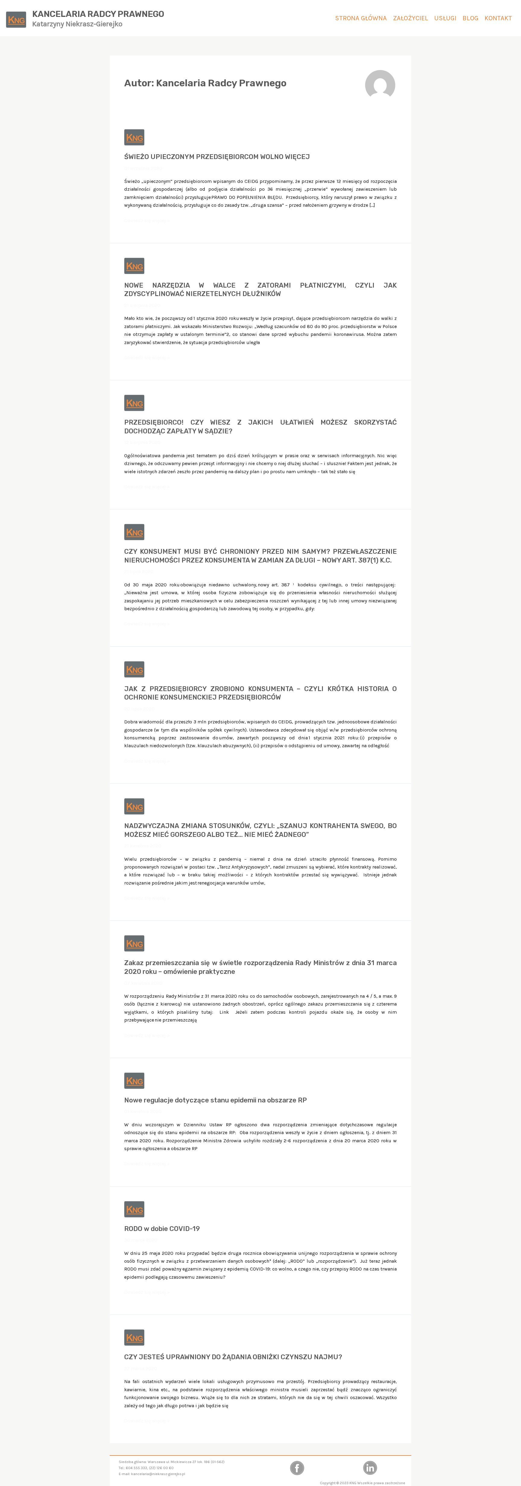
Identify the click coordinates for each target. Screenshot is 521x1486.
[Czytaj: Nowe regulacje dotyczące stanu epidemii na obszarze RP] (134, 1080)
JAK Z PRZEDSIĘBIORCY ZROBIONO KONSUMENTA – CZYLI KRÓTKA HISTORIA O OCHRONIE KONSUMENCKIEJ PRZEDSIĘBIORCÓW (260, 693)
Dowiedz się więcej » (147, 221)
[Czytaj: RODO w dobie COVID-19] (134, 1208)
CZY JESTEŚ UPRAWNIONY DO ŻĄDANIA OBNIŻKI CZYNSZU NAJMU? (233, 1357)
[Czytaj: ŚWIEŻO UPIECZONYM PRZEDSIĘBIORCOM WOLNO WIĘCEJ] (134, 137)
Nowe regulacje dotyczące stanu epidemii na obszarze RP (215, 1100)
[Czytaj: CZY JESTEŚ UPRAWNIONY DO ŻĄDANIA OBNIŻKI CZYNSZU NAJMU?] (134, 1337)
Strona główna (361, 18)
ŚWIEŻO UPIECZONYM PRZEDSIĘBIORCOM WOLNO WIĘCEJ (217, 157)
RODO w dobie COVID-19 (162, 1229)
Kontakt (498, 18)
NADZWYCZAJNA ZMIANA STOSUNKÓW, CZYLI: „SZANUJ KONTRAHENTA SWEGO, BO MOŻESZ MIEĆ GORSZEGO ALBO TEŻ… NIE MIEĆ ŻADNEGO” (260, 830)
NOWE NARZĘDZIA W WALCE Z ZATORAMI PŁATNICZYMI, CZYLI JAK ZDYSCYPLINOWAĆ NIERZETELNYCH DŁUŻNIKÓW (260, 289)
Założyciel (410, 18)
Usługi (445, 18)
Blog (470, 18)
